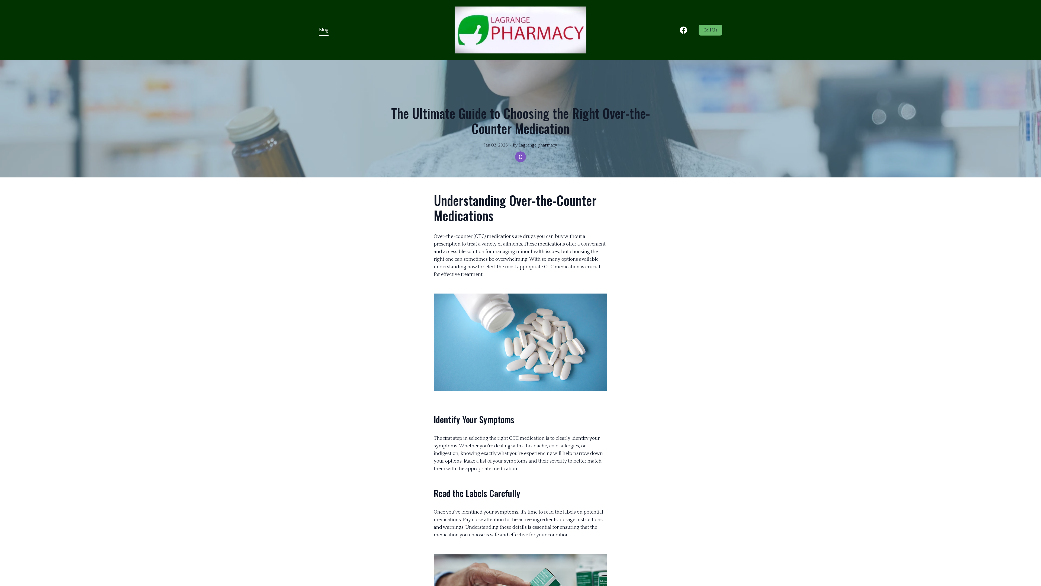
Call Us (710, 30)
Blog (324, 30)
